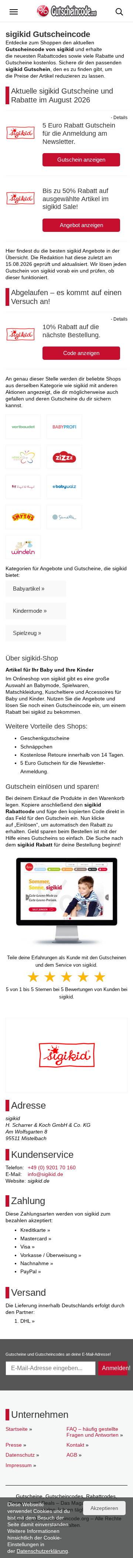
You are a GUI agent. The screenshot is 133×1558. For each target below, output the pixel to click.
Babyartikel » (28, 588)
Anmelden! (114, 1368)
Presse (14, 1445)
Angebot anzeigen (81, 225)
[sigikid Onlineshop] (66, 902)
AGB (71, 1455)
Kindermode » (30, 611)
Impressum (19, 1465)
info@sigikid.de (45, 1174)
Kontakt (75, 1445)
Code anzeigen (81, 353)
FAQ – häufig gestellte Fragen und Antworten (92, 1431)
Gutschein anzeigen (81, 159)
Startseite (17, 1429)
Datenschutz (20, 1455)
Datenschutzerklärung (42, 1551)
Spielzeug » (27, 633)
